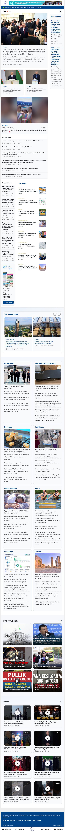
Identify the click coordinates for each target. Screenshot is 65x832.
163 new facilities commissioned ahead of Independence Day (36, 89)
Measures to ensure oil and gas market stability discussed (8, 200)
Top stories (22, 183)
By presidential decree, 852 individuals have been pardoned (20, 168)
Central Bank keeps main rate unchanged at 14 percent (44, 342)
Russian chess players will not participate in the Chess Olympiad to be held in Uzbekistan (47, 520)
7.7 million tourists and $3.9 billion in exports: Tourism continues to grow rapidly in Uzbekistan (46, 596)
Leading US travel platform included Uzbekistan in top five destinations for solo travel (47, 576)
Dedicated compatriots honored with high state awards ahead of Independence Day (12, 90)
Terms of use (36, 820)
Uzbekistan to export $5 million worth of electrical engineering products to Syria (47, 388)
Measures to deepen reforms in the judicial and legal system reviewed (8, 254)
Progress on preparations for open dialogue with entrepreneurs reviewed (7, 226)
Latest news (6, 137)
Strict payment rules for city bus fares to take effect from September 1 (8, 189)
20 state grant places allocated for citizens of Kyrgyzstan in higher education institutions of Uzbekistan (16, 588)
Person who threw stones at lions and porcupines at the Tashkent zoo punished (16, 518)
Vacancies (27, 820)
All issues (10, 267)
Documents (56, 17)
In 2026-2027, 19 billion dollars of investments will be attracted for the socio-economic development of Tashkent (17, 344)
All (60, 701)
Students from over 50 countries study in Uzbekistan (18, 147)
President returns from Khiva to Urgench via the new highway (8, 213)
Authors (13, 820)
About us (6, 820)
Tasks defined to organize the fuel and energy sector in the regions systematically (8, 240)
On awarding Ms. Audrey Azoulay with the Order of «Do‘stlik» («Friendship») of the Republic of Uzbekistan (56, 26)
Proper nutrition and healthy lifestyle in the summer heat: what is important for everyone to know (47, 477)
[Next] (59, 314)
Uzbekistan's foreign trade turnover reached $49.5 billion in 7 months (22, 141)
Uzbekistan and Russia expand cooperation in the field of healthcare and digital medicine (46, 463)
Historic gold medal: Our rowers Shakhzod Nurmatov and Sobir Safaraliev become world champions (23, 153)
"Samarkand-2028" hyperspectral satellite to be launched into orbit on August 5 (46, 396)
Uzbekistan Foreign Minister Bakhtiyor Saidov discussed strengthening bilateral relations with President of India (48, 404)
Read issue (9, 302)
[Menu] (60, 11)
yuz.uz (60, 825)
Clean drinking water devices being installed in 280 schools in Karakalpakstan (15, 526)
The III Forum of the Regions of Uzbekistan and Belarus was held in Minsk (15, 479)
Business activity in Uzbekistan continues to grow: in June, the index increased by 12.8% (16, 471)
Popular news (7, 183)
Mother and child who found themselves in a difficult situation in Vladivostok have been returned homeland (47, 418)
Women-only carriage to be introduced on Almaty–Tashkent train (21, 174)
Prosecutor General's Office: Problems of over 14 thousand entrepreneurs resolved (16, 457)
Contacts (20, 820)
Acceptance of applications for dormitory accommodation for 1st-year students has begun (16, 606)
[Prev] (54, 314)
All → (60, 621)
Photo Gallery (10, 620)
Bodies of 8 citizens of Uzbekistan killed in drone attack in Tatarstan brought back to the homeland (17, 541)
